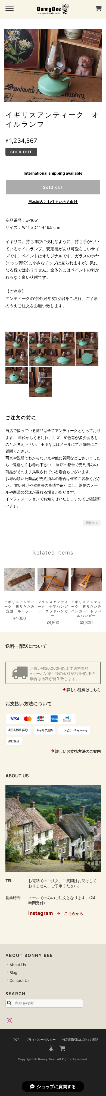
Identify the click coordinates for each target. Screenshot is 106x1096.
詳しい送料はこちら (84, 689)
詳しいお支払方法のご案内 (78, 751)
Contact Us (19, 980)
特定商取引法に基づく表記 (80, 1039)
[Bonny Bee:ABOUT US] (53, 828)
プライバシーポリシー (41, 1039)
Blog (13, 972)
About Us (18, 964)
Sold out (53, 187)
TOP (16, 1039)
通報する (92, 523)
